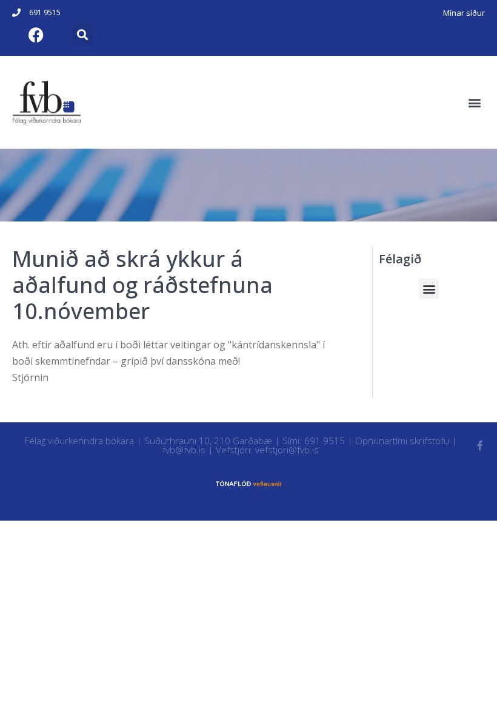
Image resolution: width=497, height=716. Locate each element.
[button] (83, 35)
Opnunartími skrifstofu (402, 440)
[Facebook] (36, 34)
